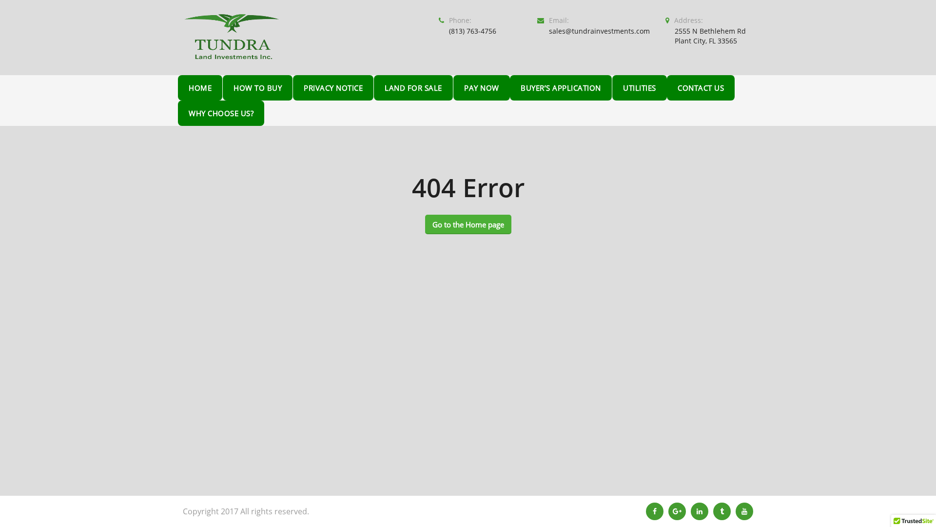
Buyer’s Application (561, 88)
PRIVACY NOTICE (333, 88)
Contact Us (701, 88)
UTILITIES (639, 88)
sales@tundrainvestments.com (599, 31)
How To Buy (258, 88)
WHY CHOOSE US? (221, 113)
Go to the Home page (468, 224)
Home (200, 88)
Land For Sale (413, 88)
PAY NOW (481, 88)
